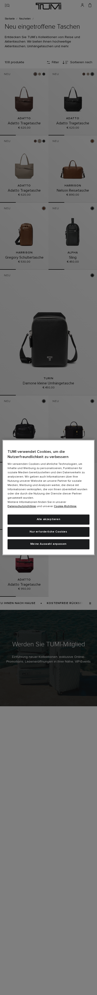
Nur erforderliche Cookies (48, 531)
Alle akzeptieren (49, 519)
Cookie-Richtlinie (65, 506)
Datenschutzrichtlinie (22, 506)
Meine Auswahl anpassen (48, 544)
